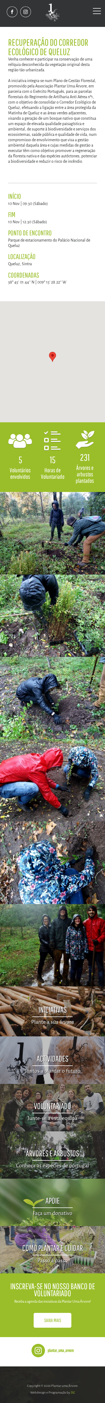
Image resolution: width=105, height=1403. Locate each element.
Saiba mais (52, 1320)
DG (73, 1392)
